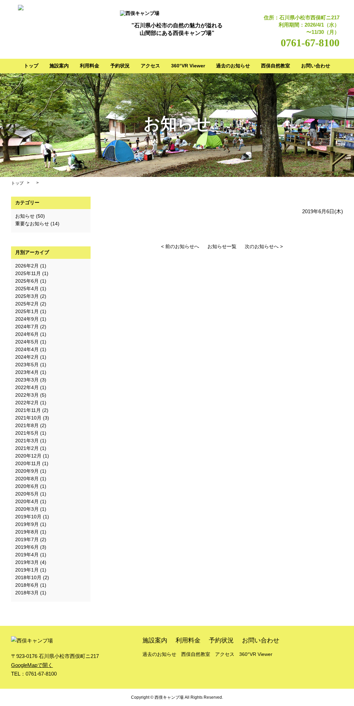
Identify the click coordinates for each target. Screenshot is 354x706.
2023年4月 (27, 372)
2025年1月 (27, 311)
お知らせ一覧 (221, 246)
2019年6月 (27, 547)
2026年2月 (27, 266)
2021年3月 (27, 440)
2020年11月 (28, 463)
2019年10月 (28, 516)
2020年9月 (27, 471)
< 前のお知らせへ (180, 246)
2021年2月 (27, 448)
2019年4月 (27, 554)
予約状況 (120, 65)
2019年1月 (27, 570)
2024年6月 (27, 334)
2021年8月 (27, 425)
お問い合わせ (315, 65)
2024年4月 (27, 349)
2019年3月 (27, 562)
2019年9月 (27, 524)
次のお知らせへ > (264, 246)
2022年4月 (27, 387)
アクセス (150, 65)
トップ (31, 65)
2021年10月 (28, 418)
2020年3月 (27, 509)
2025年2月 (27, 304)
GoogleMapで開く (32, 665)
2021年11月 (28, 410)
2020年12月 (28, 456)
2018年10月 (28, 577)
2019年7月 (27, 539)
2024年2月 (27, 357)
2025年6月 (27, 281)
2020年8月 (27, 478)
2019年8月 (27, 532)
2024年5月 (27, 342)
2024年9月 (27, 319)
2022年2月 (27, 402)
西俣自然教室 (275, 65)
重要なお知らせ (32, 223)
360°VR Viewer (188, 65)
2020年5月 (27, 494)
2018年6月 (27, 585)
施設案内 (59, 65)
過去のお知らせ (233, 65)
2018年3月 (27, 592)
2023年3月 (27, 380)
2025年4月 (27, 288)
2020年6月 (27, 486)
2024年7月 (27, 326)
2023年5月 (27, 364)
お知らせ (25, 216)
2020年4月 (27, 501)
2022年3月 (27, 395)
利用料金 (89, 65)
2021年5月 (27, 433)
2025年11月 (28, 273)
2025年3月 (27, 296)
